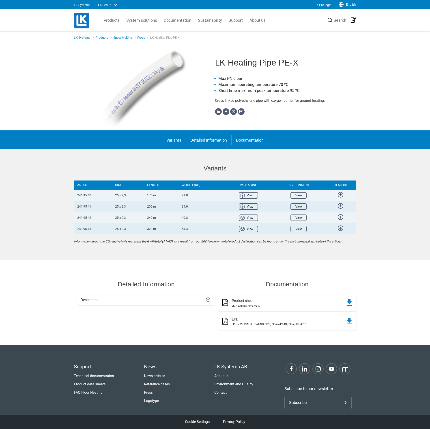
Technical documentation (94, 376)
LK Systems (82, 37)
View (250, 195)
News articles (154, 376)
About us (257, 20)
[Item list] (353, 20)
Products (112, 20)
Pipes (141, 37)
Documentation (177, 20)
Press (148, 392)
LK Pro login (323, 5)
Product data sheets (89, 384)
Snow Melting (122, 37)
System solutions (141, 20)
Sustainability (210, 20)
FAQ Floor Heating (88, 392)
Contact (220, 392)
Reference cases (157, 384)
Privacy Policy (234, 422)
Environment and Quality (233, 384)
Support (236, 20)
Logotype (151, 401)
